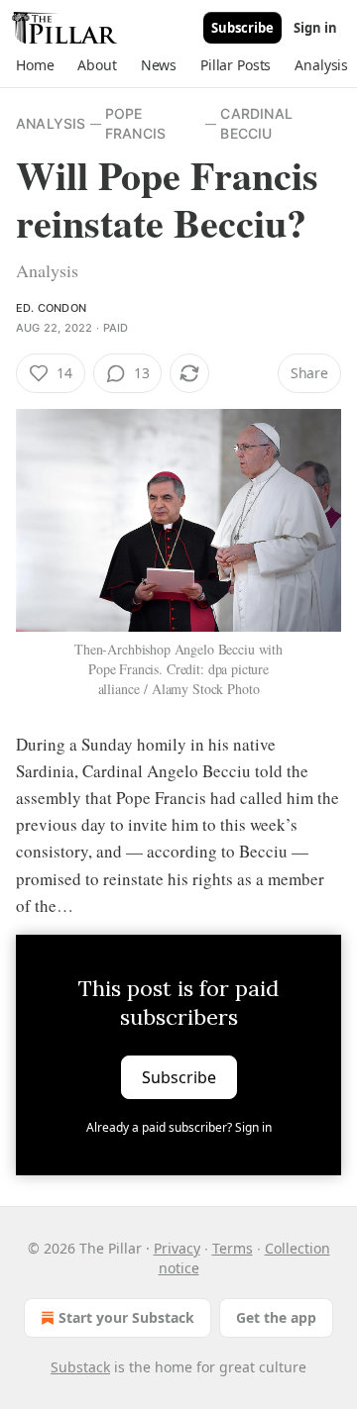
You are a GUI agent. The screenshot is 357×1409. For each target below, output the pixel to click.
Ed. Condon (51, 308)
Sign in (315, 28)
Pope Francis (135, 123)
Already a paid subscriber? (179, 1127)
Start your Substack (126, 1317)
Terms (232, 1248)
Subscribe (242, 28)
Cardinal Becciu (256, 123)
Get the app (276, 1317)
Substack (80, 1367)
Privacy (177, 1248)
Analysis (51, 123)
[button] (34, 65)
